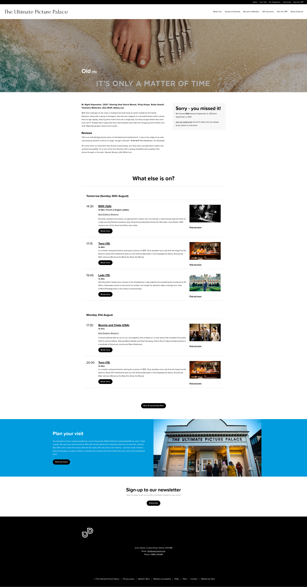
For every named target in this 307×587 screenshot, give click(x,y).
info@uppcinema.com (156, 551)
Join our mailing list (184, 122)
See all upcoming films (153, 405)
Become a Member (251, 12)
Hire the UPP (282, 12)
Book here (105, 230)
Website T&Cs (144, 579)
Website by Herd (208, 579)
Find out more (195, 227)
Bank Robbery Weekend (108, 214)
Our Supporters (274, 2)
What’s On (217, 12)
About (255, 2)
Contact (194, 579)
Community (287, 2)
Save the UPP (298, 2)
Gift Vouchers (268, 12)
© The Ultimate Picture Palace (106, 579)
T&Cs (185, 579)
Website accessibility (162, 579)
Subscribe (153, 503)
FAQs (176, 579)
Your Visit (263, 2)
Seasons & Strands (232, 12)
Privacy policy (128, 579)
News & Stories (297, 12)
